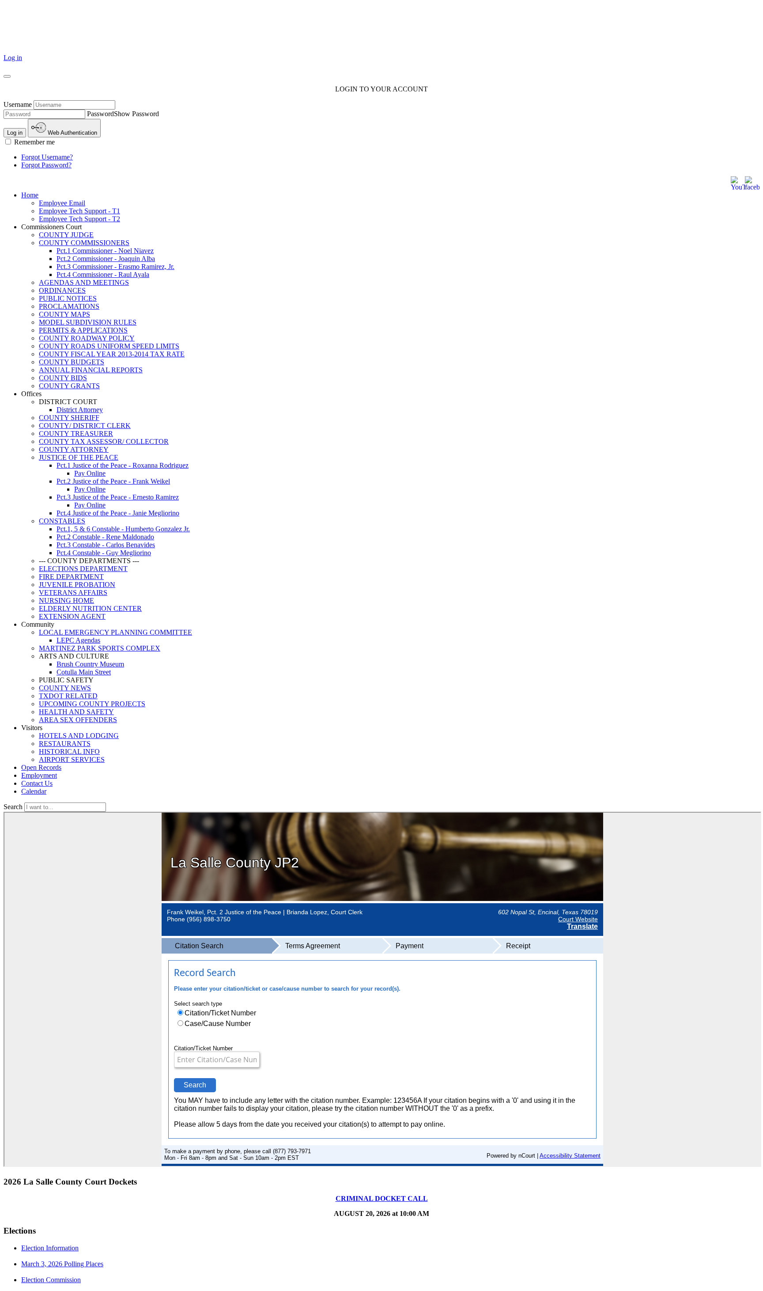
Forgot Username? (47, 157)
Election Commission (51, 1279)
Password (100, 113)
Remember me (33, 142)
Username (18, 104)
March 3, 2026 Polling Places (62, 1264)
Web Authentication (71, 132)
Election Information (50, 1248)
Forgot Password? (46, 165)
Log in (13, 57)
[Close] (7, 76)
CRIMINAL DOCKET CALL (382, 1198)
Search (14, 806)
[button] (390, 227)
